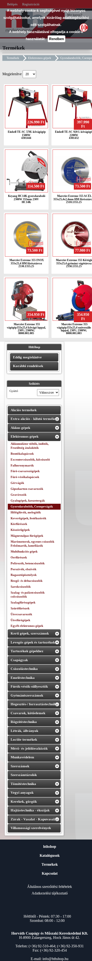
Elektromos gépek (39, 58)
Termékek (13, 58)
